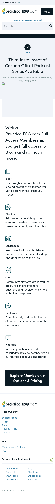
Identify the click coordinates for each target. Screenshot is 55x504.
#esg (19, 80)
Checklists (33, 472)
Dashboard (12, 468)
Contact (38, 19)
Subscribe (27, 19)
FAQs (5, 450)
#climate (19, 77)
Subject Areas (9, 417)
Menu (47, 11)
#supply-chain (30, 80)
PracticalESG (19, 11)
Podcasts (11, 472)
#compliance (30, 77)
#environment (44, 77)
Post (27, 52)
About (17, 19)
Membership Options (13, 447)
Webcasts (33, 479)
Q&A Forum (12, 475)
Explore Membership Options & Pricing (27, 378)
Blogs (5, 421)
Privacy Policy (9, 428)
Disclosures (12, 479)
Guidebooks (34, 475)
